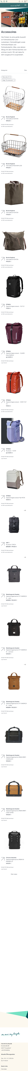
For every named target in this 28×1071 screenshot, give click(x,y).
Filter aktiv (5, 77)
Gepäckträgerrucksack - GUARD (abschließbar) (15, 353)
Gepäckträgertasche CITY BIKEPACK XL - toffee (16, 703)
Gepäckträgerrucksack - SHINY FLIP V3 (16, 402)
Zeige (7, 80)
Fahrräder (4, 1069)
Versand (5, 362)
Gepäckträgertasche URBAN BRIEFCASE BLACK (16, 757)
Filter (25, 70)
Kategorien (4, 70)
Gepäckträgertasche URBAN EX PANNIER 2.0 (15, 859)
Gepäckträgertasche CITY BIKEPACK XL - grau (16, 596)
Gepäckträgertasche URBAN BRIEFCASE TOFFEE (16, 810)
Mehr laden (14, 874)
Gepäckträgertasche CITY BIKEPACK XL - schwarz (16, 650)
